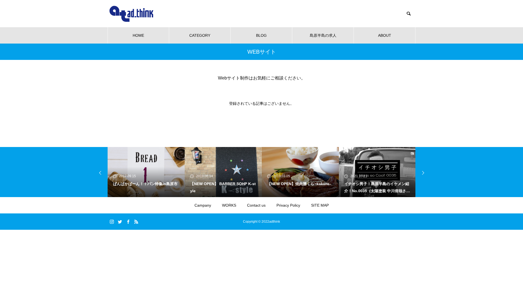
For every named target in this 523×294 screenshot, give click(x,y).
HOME (138, 35)
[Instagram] (111, 221)
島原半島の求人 (323, 35)
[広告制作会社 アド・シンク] (131, 14)
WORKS (229, 205)
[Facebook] (128, 221)
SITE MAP (320, 205)
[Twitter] (120, 221)
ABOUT (384, 35)
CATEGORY (199, 35)
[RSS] (136, 221)
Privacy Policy (288, 205)
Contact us (256, 205)
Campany (202, 205)
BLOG (261, 35)
